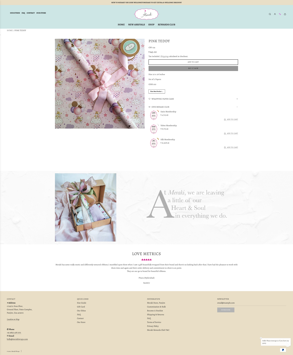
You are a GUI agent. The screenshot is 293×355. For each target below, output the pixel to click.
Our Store (41, 13)
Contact (31, 13)
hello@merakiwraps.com (17, 339)
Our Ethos (15, 13)
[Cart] (285, 14)
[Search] (269, 14)
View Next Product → (156, 91)
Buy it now (193, 68)
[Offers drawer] (279, 14)
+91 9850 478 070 (14, 332)
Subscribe (225, 310)
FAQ (23, 13)
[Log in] (274, 14)
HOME (10, 30)
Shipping (164, 56)
